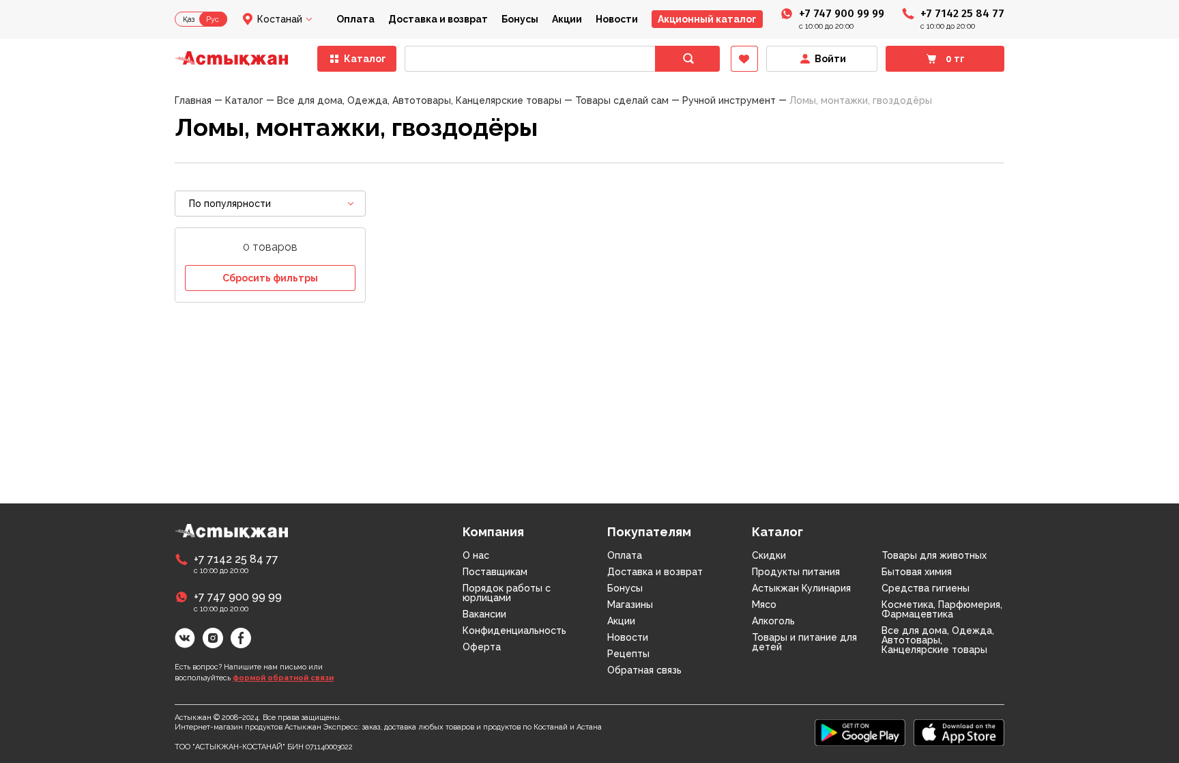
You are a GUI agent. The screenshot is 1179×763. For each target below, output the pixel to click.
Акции (567, 19)
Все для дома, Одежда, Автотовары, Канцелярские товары (938, 640)
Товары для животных (934, 555)
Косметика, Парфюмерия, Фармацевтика (942, 609)
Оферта (482, 647)
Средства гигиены (926, 588)
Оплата (355, 19)
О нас (476, 555)
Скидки (769, 555)
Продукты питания (796, 572)
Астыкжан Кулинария (801, 588)
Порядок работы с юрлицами (507, 592)
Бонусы (519, 19)
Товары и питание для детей (804, 642)
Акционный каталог (707, 19)
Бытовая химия (917, 572)
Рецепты (628, 653)
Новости (617, 19)
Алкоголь (773, 621)
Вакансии (484, 614)
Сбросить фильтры (270, 278)
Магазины (630, 604)
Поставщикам (495, 572)
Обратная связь (644, 670)
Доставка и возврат (438, 19)
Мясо (764, 604)
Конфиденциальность (514, 630)
